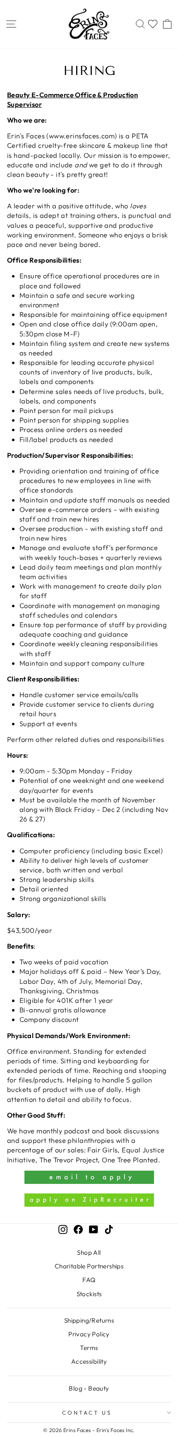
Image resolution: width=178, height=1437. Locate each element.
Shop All (89, 1252)
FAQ (88, 1280)
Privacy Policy (89, 1334)
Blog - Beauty (89, 1388)
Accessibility (89, 1361)
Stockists (89, 1294)
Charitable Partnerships (89, 1266)
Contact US (87, 1412)
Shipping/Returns (89, 1320)
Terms (89, 1348)
